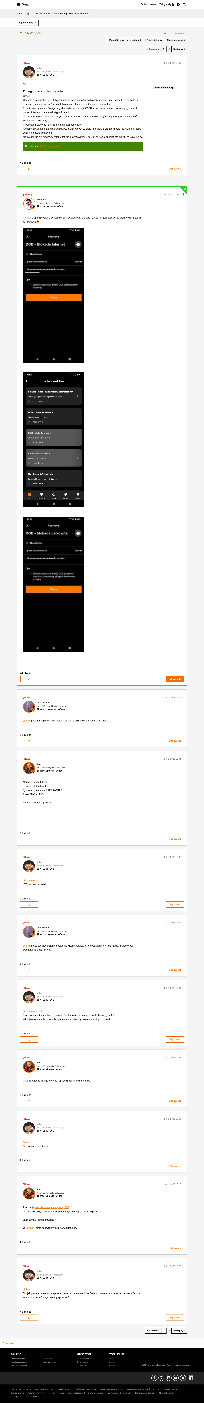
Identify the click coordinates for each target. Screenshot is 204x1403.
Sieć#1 (28, 1389)
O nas (111, 1359)
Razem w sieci (64, 1389)
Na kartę (52, 13)
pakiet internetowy (163, 87)
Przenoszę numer (18, 1359)
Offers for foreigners (166, 1393)
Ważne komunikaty (36, 1393)
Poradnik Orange (170, 1389)
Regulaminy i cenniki (19, 1365)
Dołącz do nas (148, 4)
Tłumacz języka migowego (137, 1389)
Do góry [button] (9, 1343)
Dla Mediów (81, 1365)
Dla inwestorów (83, 1362)
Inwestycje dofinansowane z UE (24, 1397)
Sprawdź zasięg (49, 1362)
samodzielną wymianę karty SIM (52, 1207)
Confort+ (155, 1389)
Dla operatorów (83, 1359)
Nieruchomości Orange (144, 1393)
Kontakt (112, 1362)
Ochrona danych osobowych (119, 1393)
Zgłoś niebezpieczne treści (111, 1389)
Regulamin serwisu (56, 1393)
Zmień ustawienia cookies (85, 1389)
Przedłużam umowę (19, 1362)
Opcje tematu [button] (26, 22)
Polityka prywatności (95, 1393)
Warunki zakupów (75, 1393)
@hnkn (27, 217)
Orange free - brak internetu (43, 91)
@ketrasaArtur (30, 880)
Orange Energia (17, 1393)
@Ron (42, 1011)
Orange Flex (16, 1389)
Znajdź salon (48, 1359)
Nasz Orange (23, 13)
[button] (183, 63)
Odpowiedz (175, 168)
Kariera (112, 1365)
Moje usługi (39, 13)
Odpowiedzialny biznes (44, 1389)
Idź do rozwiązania (175, 33)
